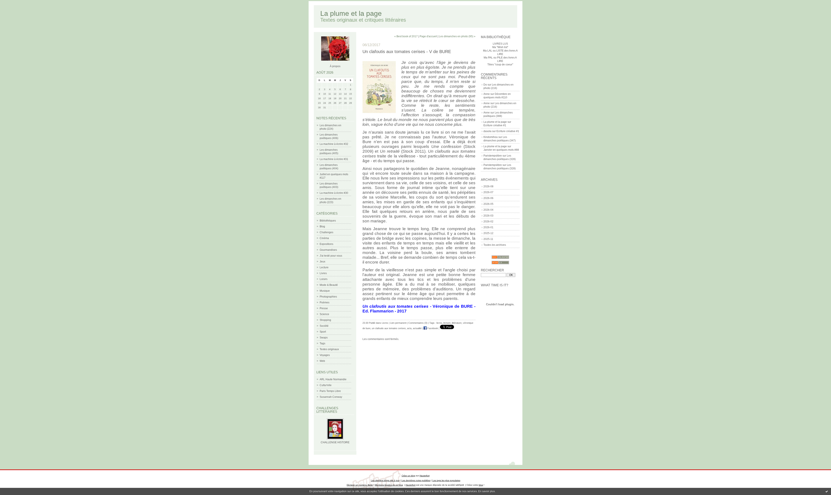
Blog (322, 226)
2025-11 (488, 239)
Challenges (326, 232)
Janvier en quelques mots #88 (501, 149)
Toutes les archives (494, 244)
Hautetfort (425, 475)
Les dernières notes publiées (415, 480)
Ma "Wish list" (500, 47)
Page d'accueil (428, 36)
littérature (457, 323)
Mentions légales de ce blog (389, 485)
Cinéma (324, 238)
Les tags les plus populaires (446, 480)
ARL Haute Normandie (333, 379)
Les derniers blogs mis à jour (385, 480)
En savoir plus (486, 491)
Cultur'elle (326, 385)
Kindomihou (490, 137)
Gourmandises (328, 249)
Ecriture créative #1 (494, 125)
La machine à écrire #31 (334, 159)
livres (439, 323)
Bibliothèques (328, 220)
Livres (323, 273)
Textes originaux (329, 349)
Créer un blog (408, 475)
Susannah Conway (331, 396)
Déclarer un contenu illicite (360, 485)
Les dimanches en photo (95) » (457, 36)
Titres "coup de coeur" (500, 64)
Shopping (325, 320)
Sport (323, 331)
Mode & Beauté (329, 284)
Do (485, 84)
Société (324, 325)
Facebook (432, 328)
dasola (487, 131)
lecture (447, 323)
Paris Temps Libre (330, 391)
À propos (335, 66)
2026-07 (488, 192)
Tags (322, 343)
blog (481, 485)
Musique (325, 290)
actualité (417, 328)
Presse (324, 308)
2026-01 (488, 227)
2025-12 (488, 233)
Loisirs (323, 279)
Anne (486, 93)
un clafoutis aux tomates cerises (389, 328)
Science (324, 314)
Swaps (324, 337)
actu (409, 328)
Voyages (325, 355)
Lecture (324, 267)
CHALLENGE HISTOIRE (335, 442)
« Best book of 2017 (406, 36)
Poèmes (324, 302)
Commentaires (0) (417, 323)
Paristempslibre (492, 155)
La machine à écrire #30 (334, 192)
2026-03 (488, 215)
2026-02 (488, 221)
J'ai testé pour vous (331, 255)
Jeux (322, 261)
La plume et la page (351, 13)
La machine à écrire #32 (334, 144)
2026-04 (488, 209)
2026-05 (488, 203)
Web (322, 360)
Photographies (328, 296)
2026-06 (488, 198)
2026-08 (488, 186)
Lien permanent (398, 323)
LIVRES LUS (500, 43)
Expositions (326, 244)
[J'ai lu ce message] (826, 491)
